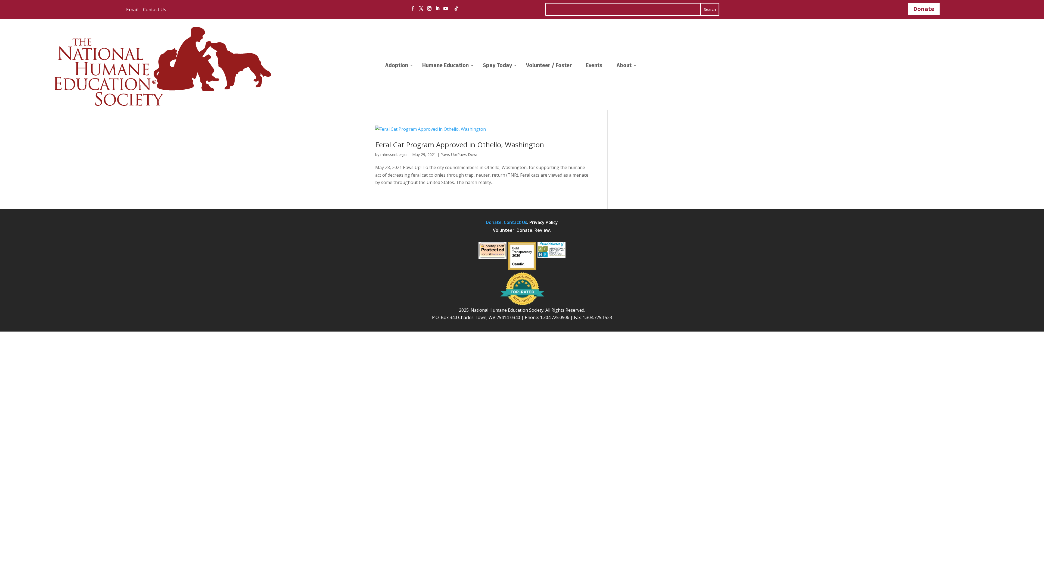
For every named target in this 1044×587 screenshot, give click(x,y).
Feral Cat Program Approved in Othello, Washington (459, 144)
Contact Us (154, 9)
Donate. (495, 222)
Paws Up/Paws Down (459, 154)
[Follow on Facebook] (413, 8)
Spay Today (497, 65)
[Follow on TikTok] (456, 8)
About (624, 65)
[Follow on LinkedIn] (437, 8)
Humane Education (445, 65)
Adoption (396, 65)
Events (594, 65)
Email (132, 9)
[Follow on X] (421, 8)
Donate (923, 9)
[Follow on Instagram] (429, 8)
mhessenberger (394, 154)
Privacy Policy (543, 222)
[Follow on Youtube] (445, 8)
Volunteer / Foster (549, 65)
